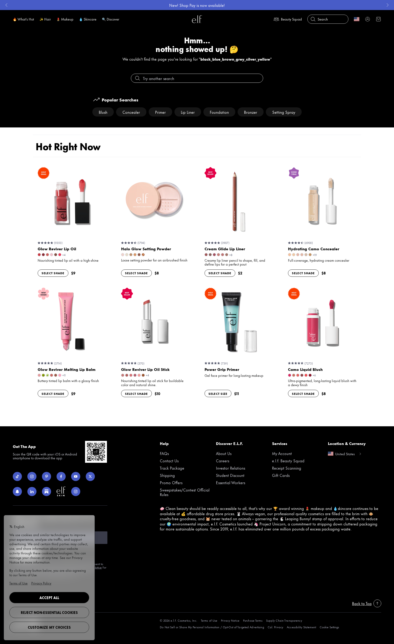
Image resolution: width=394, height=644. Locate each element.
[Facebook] (61, 476)
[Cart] (378, 19)
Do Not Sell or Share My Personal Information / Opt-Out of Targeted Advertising (212, 627)
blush (103, 112)
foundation (219, 112)
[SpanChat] (17, 491)
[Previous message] (6, 5)
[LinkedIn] (31, 491)
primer (160, 112)
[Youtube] (75, 476)
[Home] (197, 19)
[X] (90, 476)
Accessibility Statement (301, 627)
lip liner (188, 112)
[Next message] (387, 5)
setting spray (283, 112)
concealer (131, 112)
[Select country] (356, 19)
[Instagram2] (75, 491)
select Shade (53, 273)
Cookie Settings (329, 627)
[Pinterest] (46, 476)
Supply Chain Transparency (284, 620)
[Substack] (46, 491)
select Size (218, 393)
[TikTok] (17, 476)
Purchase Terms (252, 620)
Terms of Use (209, 620)
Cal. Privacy (275, 627)
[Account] (367, 19)
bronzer (250, 112)
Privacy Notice (230, 620)
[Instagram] (31, 476)
